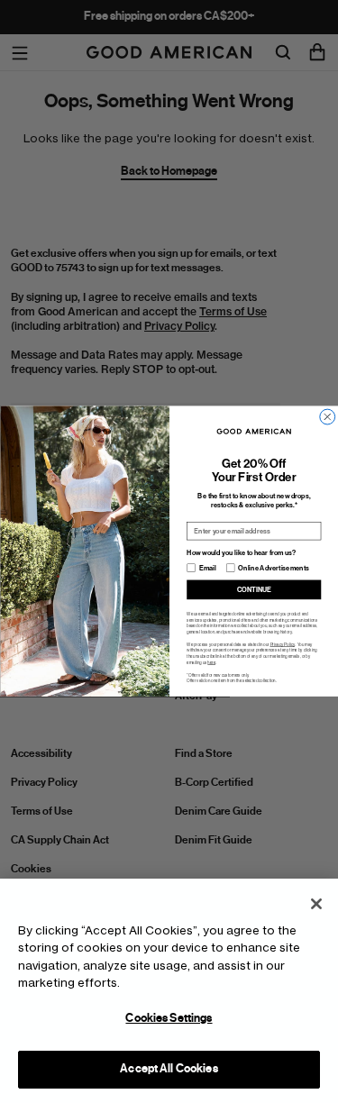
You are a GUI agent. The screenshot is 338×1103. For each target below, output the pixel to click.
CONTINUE (253, 590)
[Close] (316, 904)
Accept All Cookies (168, 1069)
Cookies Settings (168, 1018)
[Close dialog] (326, 416)
